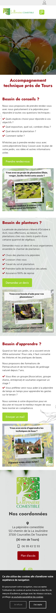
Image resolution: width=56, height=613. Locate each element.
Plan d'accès (28, 556)
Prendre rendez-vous (18, 161)
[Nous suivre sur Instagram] (30, 570)
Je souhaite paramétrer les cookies (27, 597)
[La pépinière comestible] (41, 12)
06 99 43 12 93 (30, 546)
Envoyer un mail (15, 417)
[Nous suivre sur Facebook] (24, 570)
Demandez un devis (17, 283)
